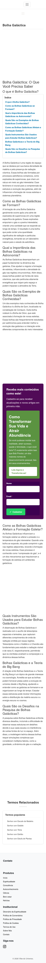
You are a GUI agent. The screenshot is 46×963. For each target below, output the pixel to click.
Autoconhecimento (10, 889)
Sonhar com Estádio (15, 825)
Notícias (6, 900)
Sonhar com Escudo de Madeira (20, 821)
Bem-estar (7, 896)
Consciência (8, 885)
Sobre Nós (7, 930)
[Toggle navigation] (27, 4)
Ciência (6, 892)
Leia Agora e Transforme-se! (19, 471)
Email (9, 496)
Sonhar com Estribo (15, 834)
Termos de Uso (9, 926)
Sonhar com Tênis (14, 830)
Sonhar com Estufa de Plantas (19, 838)
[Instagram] (4, 946)
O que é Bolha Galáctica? (17, 101)
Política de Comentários (12, 915)
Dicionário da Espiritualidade (14, 911)
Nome (9, 483)
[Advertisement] (23, 56)
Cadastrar (16, 511)
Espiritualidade (9, 881)
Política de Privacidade (12, 919)
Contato (6, 934)
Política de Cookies (11, 923)
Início (5, 877)
